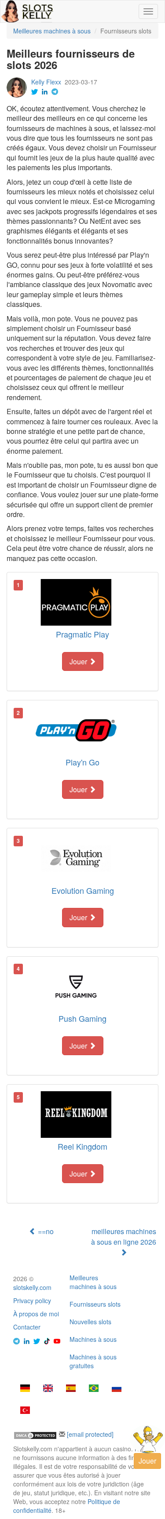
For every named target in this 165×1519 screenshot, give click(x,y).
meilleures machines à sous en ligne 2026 (123, 1236)
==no (45, 1231)
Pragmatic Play (82, 634)
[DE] (25, 1389)
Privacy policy (32, 1300)
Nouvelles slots (90, 1321)
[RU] (116, 1389)
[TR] (25, 1411)
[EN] (48, 1389)
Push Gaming (82, 1018)
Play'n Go (82, 762)
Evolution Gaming (82, 890)
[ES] (70, 1389)
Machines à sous (93, 1339)
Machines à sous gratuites (93, 1361)
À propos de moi (36, 1313)
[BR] (93, 1389)
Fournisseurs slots (95, 1304)
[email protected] (90, 1434)
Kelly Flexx (46, 81)
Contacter (26, 1326)
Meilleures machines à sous (93, 1282)
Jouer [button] (79, 661)
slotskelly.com (32, 1287)
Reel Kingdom (82, 1146)
